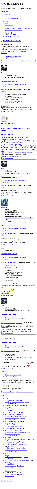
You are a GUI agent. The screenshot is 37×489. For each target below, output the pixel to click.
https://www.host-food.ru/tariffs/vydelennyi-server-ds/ (17, 153)
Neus (2, 72)
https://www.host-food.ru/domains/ (11, 156)
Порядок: (19, 382)
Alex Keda (4, 207)
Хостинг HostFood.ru (8, 123)
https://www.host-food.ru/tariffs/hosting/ (13, 139)
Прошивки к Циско (11, 40)
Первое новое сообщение (9, 61)
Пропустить (5, 11)
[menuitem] (13, 18)
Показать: (5, 380)
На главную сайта (6, 481)
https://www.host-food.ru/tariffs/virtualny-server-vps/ (11, 143)
